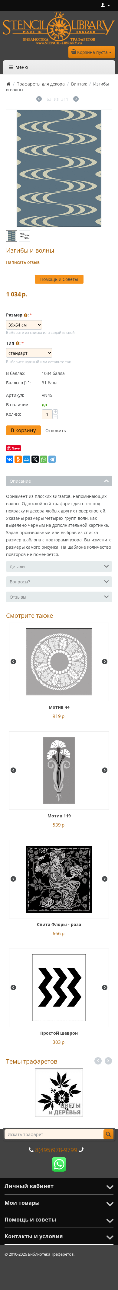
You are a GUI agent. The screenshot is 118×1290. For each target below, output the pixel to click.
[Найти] (108, 1134)
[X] (35, 459)
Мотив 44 (59, 707)
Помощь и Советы (59, 279)
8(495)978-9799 (56, 1150)
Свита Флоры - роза (59, 924)
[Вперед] (76, 100)
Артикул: (15, 395)
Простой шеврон (59, 1033)
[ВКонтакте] (9, 459)
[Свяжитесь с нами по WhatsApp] (59, 1164)
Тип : (13, 343)
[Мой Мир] (26, 459)
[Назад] (39, 100)
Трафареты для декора (41, 84)
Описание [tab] (20, 481)
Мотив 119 (59, 816)
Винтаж (79, 84)
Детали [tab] (17, 566)
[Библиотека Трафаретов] (59, 27)
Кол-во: (13, 414)
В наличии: (18, 404)
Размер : (17, 315)
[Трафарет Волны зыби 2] (59, 168)
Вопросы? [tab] (20, 582)
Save (16, 448)
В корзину (23, 430)
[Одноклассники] (18, 459)
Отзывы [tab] (18, 597)
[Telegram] (52, 459)
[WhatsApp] (43, 459)
